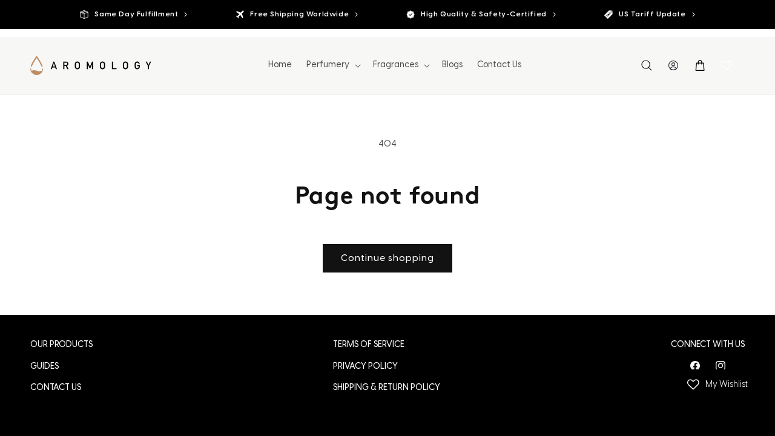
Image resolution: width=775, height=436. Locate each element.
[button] (332, 65)
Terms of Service (368, 344)
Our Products (61, 344)
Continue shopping (387, 258)
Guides (44, 366)
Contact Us (55, 387)
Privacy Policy (365, 366)
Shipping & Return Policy (386, 387)
